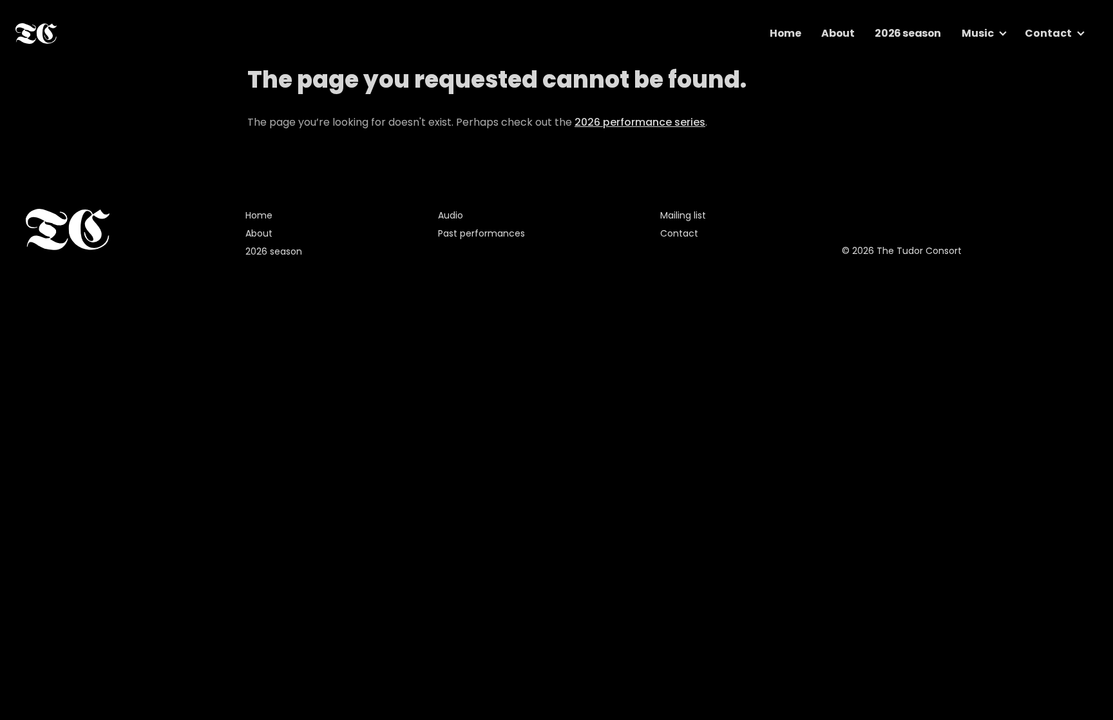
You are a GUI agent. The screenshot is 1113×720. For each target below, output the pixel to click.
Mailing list (683, 215)
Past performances (481, 233)
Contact (1048, 33)
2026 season (908, 33)
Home (785, 33)
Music (978, 33)
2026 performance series (640, 122)
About (837, 33)
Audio (450, 215)
